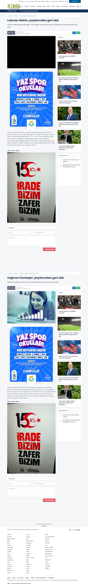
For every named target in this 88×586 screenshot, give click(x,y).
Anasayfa (10, 16)
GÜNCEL (16, 16)
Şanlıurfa (32, 6)
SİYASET (27, 6)
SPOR (53, 6)
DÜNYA (58, 6)
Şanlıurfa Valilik (41, 6)
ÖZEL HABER (64, 6)
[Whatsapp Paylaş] (79, 33)
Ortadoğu (72, 6)
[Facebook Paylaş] (73, 33)
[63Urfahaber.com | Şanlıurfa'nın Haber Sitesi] (14, 6)
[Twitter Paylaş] (76, 33)
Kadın (48, 6)
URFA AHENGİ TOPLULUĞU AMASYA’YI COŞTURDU (35, 11)
